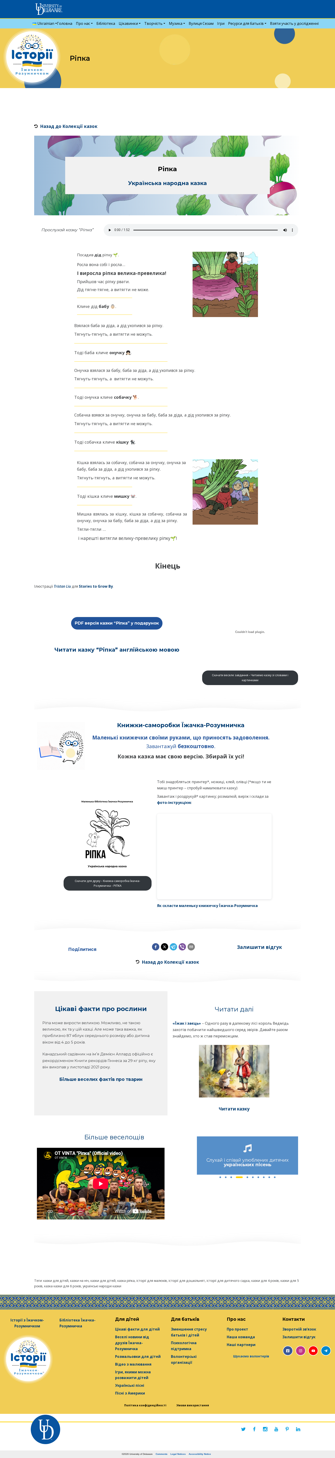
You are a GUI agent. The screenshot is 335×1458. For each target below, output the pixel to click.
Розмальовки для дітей (138, 1356)
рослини (131, 1009)
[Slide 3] (231, 1177)
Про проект (237, 1329)
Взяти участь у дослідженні (294, 23)
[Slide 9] (269, 1177)
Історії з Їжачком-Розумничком (27, 1323)
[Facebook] (254, 1429)
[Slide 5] (244, 1177)
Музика (175, 23)
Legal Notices (178, 1454)
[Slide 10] (275, 1177)
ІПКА (107, 883)
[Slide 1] (220, 1177)
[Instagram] (265, 1429)
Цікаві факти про (85, 1009)
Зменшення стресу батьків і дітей (189, 1332)
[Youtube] (276, 1429)
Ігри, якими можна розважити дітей (133, 1375)
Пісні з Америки (130, 1393)
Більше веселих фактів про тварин (100, 1079)
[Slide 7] (258, 1177)
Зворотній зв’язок (299, 1329)
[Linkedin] (298, 1429)
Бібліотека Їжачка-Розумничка (77, 1323)
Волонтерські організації (184, 1359)
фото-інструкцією (174, 802)
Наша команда (241, 1337)
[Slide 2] (226, 1177)
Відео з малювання (133, 1364)
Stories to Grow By (96, 586)
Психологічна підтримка (184, 1346)
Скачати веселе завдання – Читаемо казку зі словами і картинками (250, 677)
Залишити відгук (259, 947)
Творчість (153, 23)
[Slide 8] (264, 1177)
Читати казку (234, 1109)
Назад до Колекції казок (69, 126)
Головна (64, 23)
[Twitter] (243, 1429)
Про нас (83, 23)
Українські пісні (129, 1385)
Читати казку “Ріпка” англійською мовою (116, 649)
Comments (162, 1454)
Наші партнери (241, 1344)
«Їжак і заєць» (187, 1023)
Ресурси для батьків (246, 23)
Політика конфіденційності (145, 1405)
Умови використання (192, 1405)
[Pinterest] (287, 1429)
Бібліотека (105, 23)
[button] (155, 946)
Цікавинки (128, 23)
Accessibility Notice (200, 1454)
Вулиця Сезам (201, 23)
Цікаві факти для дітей (137, 1329)
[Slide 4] (237, 1177)
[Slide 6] (253, 1177)
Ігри (220, 23)
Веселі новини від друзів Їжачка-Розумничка (132, 1343)
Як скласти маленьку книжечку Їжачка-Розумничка (207, 905)
